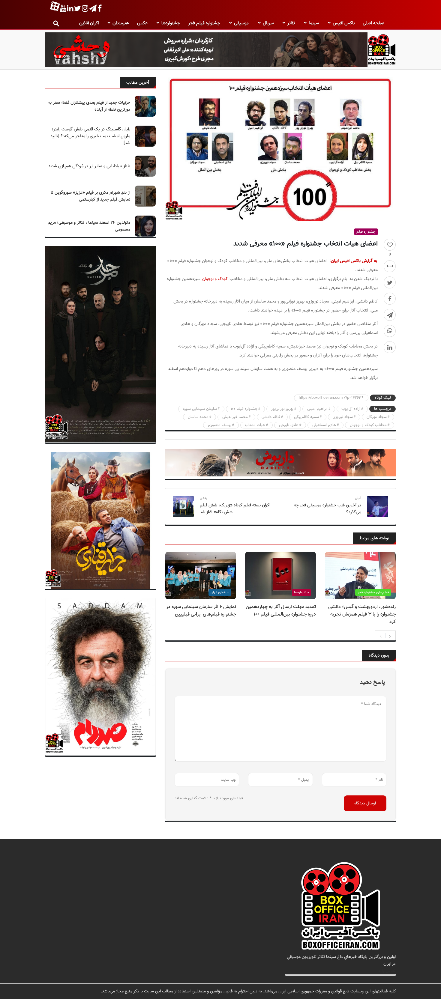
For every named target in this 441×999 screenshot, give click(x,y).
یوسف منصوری (219, 425)
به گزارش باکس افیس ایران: (353, 261)
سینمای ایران (220, 592)
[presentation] (380, 635)
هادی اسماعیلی (324, 425)
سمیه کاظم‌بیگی (306, 417)
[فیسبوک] (389, 298)
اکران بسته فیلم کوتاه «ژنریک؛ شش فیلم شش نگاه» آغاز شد (235, 509)
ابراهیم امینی (317, 409)
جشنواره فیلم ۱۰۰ (244, 409)
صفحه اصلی (373, 23)
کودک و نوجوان (215, 279)
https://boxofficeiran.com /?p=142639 (331, 398)
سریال (268, 23)
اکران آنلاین (89, 23)
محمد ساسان (198, 417)
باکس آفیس (344, 23)
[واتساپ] (389, 331)
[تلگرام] (389, 315)
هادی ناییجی (288, 425)
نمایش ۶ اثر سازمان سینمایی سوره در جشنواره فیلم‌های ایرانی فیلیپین (201, 610)
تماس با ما (386, 970)
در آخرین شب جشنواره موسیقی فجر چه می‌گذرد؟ (327, 509)
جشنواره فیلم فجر (204, 23)
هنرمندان (120, 23)
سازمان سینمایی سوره (200, 409)
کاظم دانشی (271, 417)
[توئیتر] (389, 282)
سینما (314, 23)
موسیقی (241, 23)
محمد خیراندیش (235, 417)
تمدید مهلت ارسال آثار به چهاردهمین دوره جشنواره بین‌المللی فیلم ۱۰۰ (281, 610)
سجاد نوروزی (343, 417)
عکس (142, 23)
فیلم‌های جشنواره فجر (373, 592)
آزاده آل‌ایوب (350, 409)
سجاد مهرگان (377, 417)
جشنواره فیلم (366, 231)
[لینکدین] (389, 347)
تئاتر (291, 23)
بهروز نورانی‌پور (282, 409)
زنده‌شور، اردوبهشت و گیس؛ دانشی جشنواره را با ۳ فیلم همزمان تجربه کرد (362, 614)
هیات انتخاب (255, 425)
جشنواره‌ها (170, 23)
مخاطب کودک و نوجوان (368, 425)
